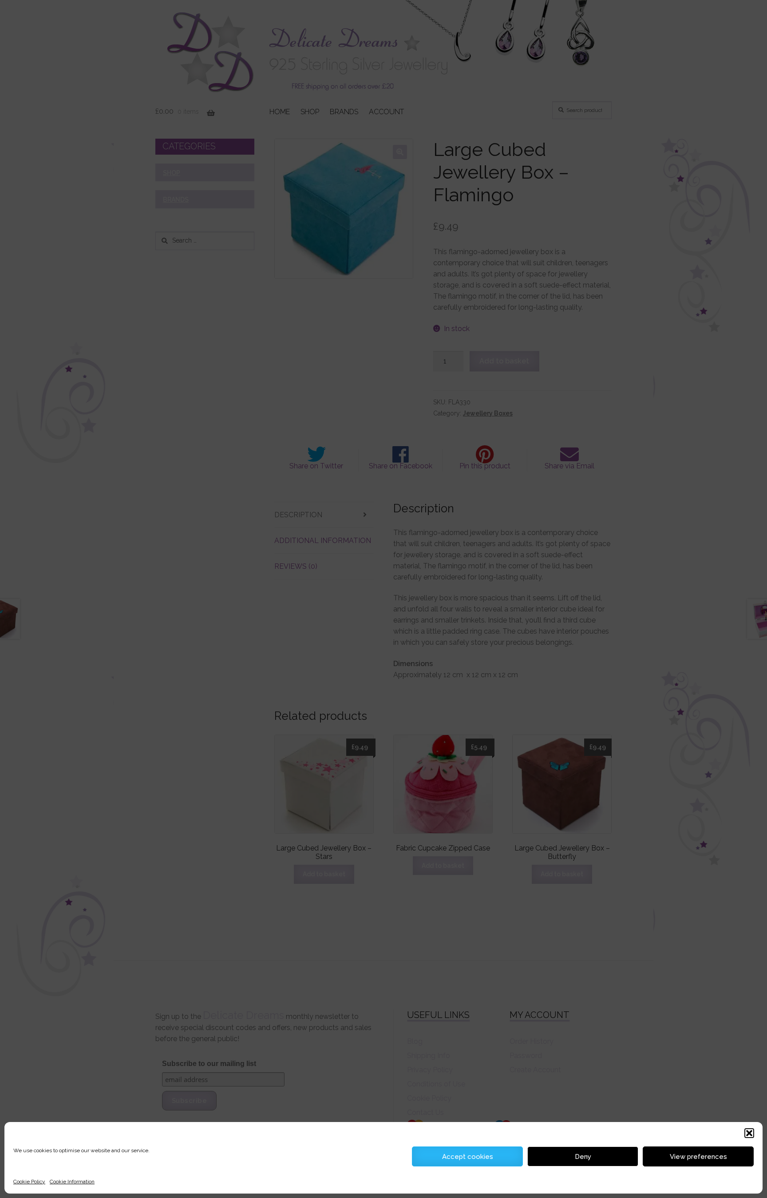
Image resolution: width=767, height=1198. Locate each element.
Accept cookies (467, 1157)
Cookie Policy (29, 1181)
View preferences (698, 1157)
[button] (749, 1133)
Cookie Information (72, 1181)
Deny (583, 1157)
